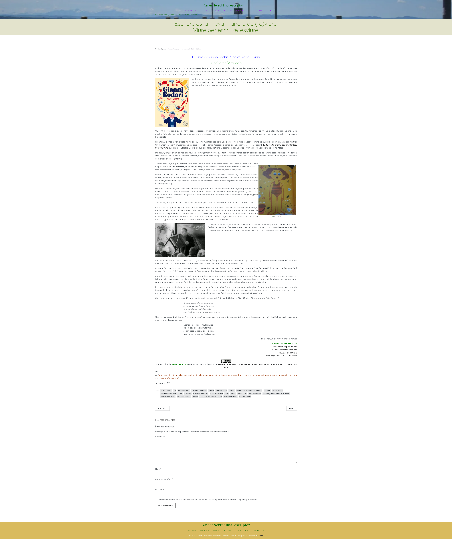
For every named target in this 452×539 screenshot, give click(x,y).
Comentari (160, 437)
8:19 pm (198, 49)
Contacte (258, 530)
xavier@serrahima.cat (171, 49)
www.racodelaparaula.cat (285, 347)
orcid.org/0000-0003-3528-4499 (281, 356)
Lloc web (159, 489)
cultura (231, 390)
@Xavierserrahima (288, 353)
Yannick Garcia (245, 396)
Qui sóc (192, 530)
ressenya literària (183, 396)
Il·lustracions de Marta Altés (171, 393)
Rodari (195, 396)
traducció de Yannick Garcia (211, 396)
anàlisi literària (166, 390)
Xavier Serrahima (230, 396)
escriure (267, 390)
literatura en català (200, 393)
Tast (247, 530)
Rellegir (227, 11)
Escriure (204, 530)
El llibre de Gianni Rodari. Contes (249, 390)
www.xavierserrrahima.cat (284, 350)
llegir (227, 393)
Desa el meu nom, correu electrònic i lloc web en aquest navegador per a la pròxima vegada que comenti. (208, 500)
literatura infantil (216, 393)
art (175, 390)
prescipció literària (168, 396)
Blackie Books (184, 390)
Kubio (260, 536)
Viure (238, 530)
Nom (158, 469)
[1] (165, 219)
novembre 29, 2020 (187, 49)
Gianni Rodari (277, 390)
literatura (187, 393)
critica (211, 390)
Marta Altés (242, 393)
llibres (233, 393)
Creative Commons (199, 390)
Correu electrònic (164, 479)
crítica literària (221, 390)
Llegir (216, 530)
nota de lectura (255, 393)
